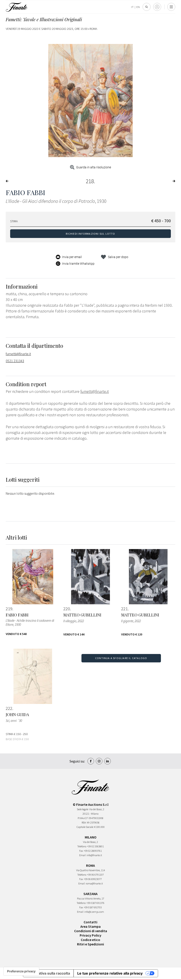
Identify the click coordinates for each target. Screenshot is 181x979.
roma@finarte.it (94, 883)
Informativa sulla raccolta (48, 973)
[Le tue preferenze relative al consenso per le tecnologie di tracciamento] (21, 971)
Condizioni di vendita (90, 931)
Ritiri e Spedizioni (90, 944)
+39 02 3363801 (95, 846)
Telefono (81, 846)
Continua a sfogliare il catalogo (121, 658)
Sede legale (82, 809)
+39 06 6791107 (95, 874)
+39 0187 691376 (95, 903)
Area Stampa (90, 926)
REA (84, 822)
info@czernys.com (94, 911)
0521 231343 (15, 361)
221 (124, 608)
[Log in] (157, 7)
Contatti (90, 922)
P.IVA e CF (83, 818)
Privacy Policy (90, 935)
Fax (81, 850)
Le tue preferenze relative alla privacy (110, 973)
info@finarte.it (94, 855)
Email (82, 855)
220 (66, 608)
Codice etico (90, 939)
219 (9, 608)
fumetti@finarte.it (18, 354)
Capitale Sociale (85, 827)
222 (9, 708)
